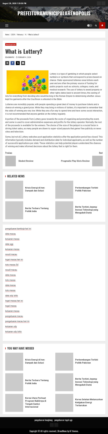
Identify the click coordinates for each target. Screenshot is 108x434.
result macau (11, 270)
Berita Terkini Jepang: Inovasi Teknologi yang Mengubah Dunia (64, 210)
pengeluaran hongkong (44, 420)
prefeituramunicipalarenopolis (54, 13)
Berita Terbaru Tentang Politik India (14, 210)
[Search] (96, 25)
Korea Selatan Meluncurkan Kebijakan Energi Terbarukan (64, 403)
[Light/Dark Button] (89, 25)
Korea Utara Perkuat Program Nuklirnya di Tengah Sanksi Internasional (14, 403)
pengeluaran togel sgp (63, 420)
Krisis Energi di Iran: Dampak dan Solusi (14, 190)
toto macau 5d (11, 264)
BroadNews (62, 431)
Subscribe (102, 25)
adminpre (11, 57)
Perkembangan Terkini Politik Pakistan (64, 190)
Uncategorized (11, 44)
